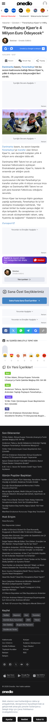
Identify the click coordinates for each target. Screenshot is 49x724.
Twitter (6, 615)
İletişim (5, 656)
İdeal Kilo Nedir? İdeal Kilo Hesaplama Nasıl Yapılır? (23, 577)
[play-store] (24, 675)
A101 (28, 620)
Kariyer (26, 640)
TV (7, 409)
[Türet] (42, 10)
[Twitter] (16, 664)
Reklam (5, 652)
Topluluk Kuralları (9, 649)
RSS (24, 652)
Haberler (6, 23)
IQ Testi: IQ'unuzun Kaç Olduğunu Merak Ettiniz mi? (23, 603)
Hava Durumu (8, 521)
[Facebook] (10, 664)
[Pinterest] (27, 664)
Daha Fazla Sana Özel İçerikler (23, 300)
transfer (22, 150)
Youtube (36, 615)
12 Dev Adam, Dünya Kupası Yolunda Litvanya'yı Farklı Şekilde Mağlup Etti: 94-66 (25, 378)
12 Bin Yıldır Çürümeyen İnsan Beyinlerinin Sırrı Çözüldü (25, 402)
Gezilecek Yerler (10, 629)
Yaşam (8, 397)
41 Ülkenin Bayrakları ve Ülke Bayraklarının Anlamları (23, 593)
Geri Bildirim (7, 643)
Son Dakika (7, 625)
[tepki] (5, 355)
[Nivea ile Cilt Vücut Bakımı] (6, 10)
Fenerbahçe (28, 66)
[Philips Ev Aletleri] (13, 10)
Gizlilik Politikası (8, 646)
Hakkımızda (7, 640)
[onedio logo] (23, 691)
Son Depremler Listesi (11, 525)
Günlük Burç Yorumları (12, 620)
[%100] (28, 10)
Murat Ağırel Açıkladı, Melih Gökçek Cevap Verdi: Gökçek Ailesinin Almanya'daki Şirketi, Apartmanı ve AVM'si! (23, 493)
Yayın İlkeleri (28, 646)
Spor (8, 373)
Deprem (16, 615)
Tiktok (36, 620)
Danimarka (8, 66)
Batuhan (20, 40)
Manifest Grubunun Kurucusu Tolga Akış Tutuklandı (23, 512)
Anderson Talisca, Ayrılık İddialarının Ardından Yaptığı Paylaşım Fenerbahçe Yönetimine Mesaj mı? (23, 390)
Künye (26, 649)
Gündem (15, 23)
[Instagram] (4, 664)
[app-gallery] (39, 675)
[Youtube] (21, 664)
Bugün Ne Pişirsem (25, 625)
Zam (26, 615)
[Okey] (20, 10)
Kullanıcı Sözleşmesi (31, 643)
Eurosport (7, 223)
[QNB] (35, 10)
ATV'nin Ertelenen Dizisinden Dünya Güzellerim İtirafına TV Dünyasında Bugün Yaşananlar (24, 414)
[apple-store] (9, 675)
